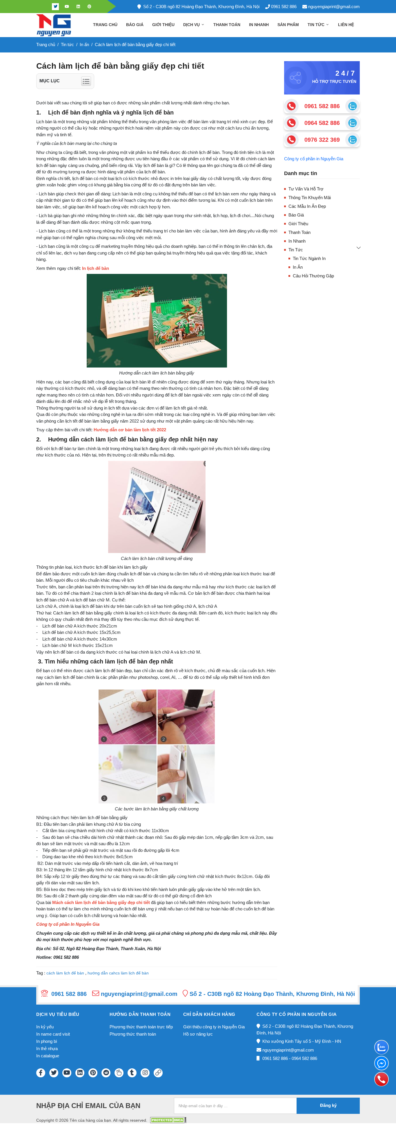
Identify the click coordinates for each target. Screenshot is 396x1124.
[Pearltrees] (119, 1072)
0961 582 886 (284, 6)
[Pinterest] (89, 6)
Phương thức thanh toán (133, 1034)
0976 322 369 (322, 140)
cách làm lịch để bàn (65, 973)
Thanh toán (226, 24)
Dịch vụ (192, 24)
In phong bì (46, 1041)
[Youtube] (66, 6)
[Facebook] (44, 6)
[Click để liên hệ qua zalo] (352, 106)
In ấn (298, 267)
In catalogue (47, 1055)
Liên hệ (346, 24)
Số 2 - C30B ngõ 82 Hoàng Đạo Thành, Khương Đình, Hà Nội (201, 6)
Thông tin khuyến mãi (309, 197)
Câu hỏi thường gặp (313, 275)
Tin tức (317, 24)
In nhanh (259, 24)
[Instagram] (145, 1072)
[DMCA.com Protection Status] (168, 1119)
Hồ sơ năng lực (198, 1034)
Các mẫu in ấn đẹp (307, 206)
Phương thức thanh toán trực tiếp (141, 1026)
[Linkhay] (158, 1072)
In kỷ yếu (45, 1026)
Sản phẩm (288, 24)
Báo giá (134, 24)
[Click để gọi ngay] (291, 106)
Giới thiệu (163, 24)
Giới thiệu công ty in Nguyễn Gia (214, 1026)
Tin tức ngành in (309, 258)
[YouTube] (66, 1072)
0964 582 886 (322, 123)
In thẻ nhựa (47, 1048)
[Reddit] (105, 1072)
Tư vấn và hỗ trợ (306, 188)
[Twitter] (55, 6)
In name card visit (53, 1034)
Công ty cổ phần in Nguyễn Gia (313, 158)
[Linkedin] (78, 6)
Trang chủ (105, 24)
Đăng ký (328, 1105)
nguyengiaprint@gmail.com (334, 6)
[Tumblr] (132, 1072)
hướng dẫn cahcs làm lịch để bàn (118, 973)
